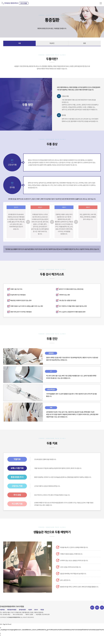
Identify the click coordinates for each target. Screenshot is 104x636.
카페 (102, 607)
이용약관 (2, 610)
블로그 (92, 607)
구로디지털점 (23, 3)
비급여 (30, 610)
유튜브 (97, 607)
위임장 (42, 610)
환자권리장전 (22, 610)
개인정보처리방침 (11, 610)
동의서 (36, 610)
